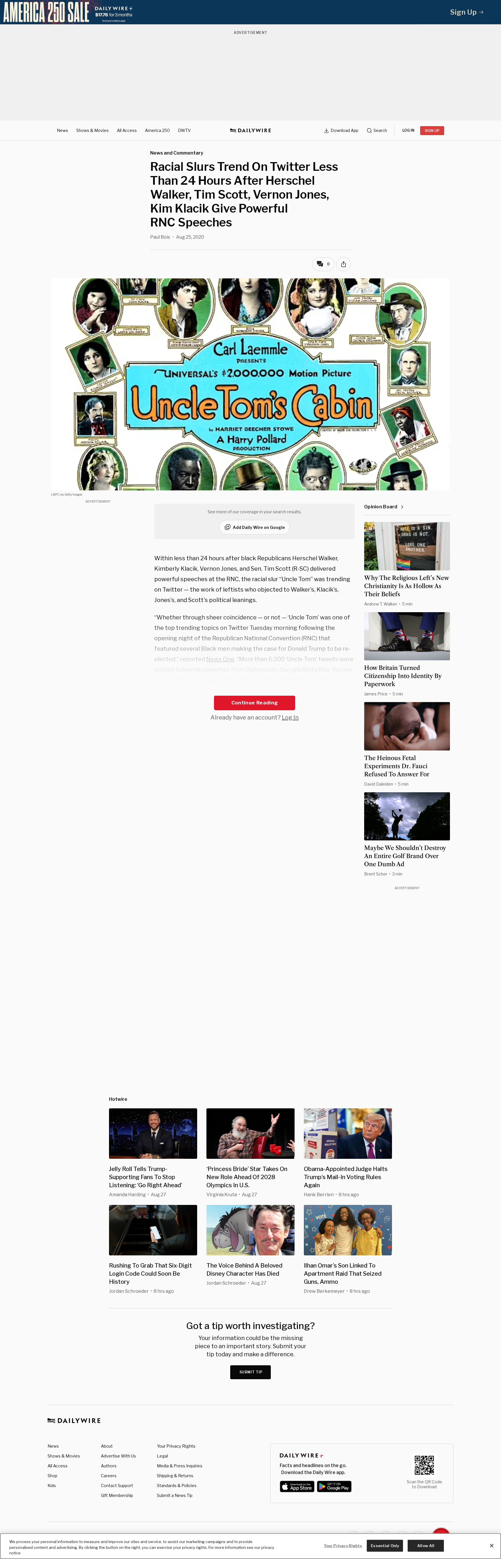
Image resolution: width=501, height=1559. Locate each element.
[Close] (491, 1545)
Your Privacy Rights (176, 1446)
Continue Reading (254, 703)
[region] (250, 1546)
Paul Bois (160, 237)
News (62, 130)
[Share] (343, 264)
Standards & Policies (177, 1485)
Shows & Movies (92, 130)
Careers (109, 1475)
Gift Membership (117, 1495)
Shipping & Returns (175, 1475)
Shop (52, 1475)
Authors (109, 1465)
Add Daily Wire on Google (259, 527)
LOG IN (408, 130)
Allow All (425, 1545)
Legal (162, 1455)
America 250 (157, 130)
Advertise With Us (118, 1455)
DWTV (184, 130)
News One (220, 659)
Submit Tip (251, 1372)
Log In (290, 717)
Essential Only (385, 1545)
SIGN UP (432, 130)
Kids (52, 1485)
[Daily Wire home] (250, 130)
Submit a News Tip (175, 1495)
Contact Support (117, 1485)
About (107, 1446)
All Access (127, 130)
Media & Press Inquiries (179, 1465)
